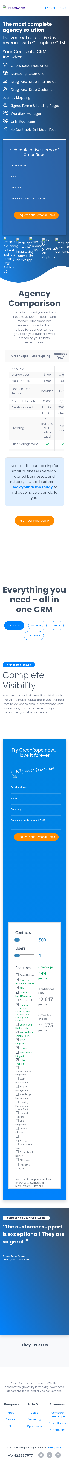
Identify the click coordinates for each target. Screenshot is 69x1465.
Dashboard (14, 625)
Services (11, 1419)
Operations (34, 635)
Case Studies (57, 1423)
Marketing (37, 625)
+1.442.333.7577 (54, 8)
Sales (57, 625)
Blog (11, 1426)
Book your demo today (32, 487)
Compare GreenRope (57, 1414)
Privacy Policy (54, 1447)
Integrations (57, 1430)
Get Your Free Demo (34, 521)
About (11, 1413)
